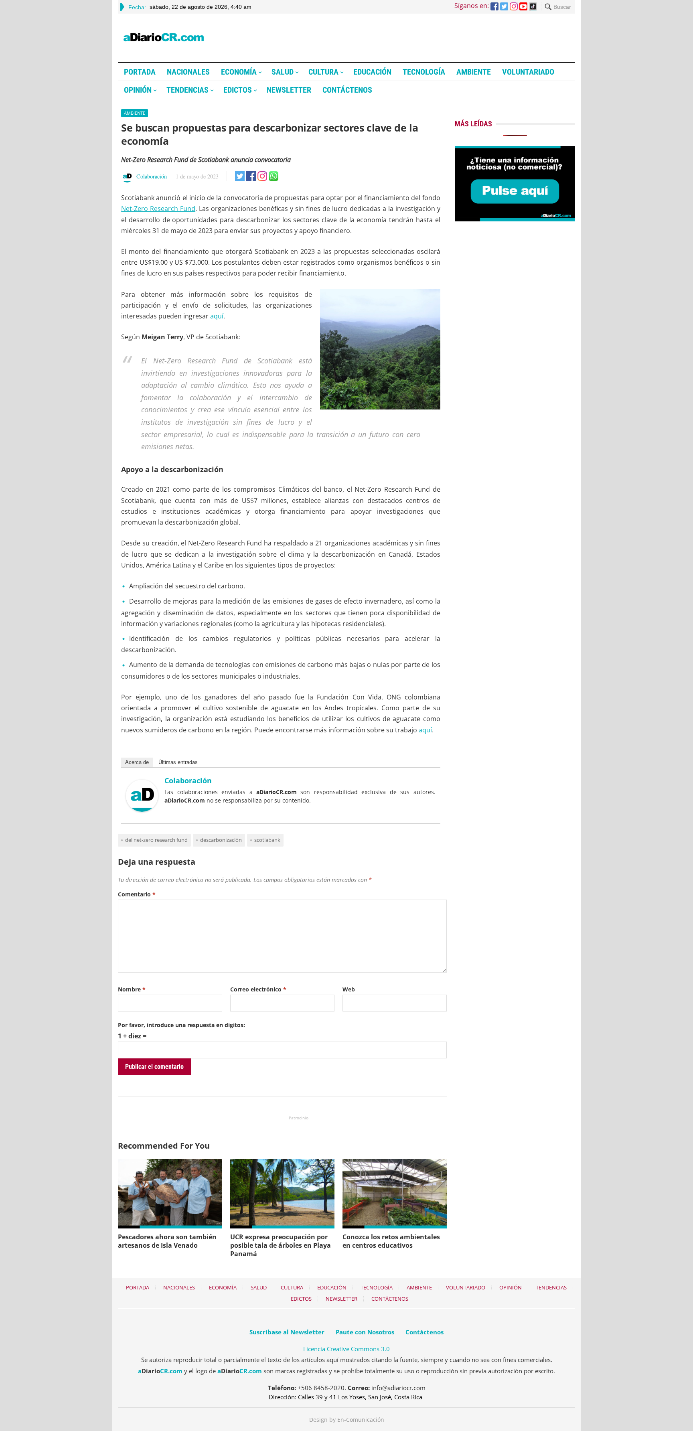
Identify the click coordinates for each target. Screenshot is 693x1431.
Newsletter (289, 90)
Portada (140, 72)
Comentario (137, 894)
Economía (239, 72)
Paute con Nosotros (365, 1332)
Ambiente (473, 72)
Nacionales (188, 72)
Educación (372, 72)
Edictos (237, 90)
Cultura (323, 72)
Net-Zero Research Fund (158, 208)
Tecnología (424, 72)
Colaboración (151, 176)
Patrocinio (298, 1118)
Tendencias (187, 90)
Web (348, 989)
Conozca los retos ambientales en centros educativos (391, 1241)
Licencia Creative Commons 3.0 (346, 1349)
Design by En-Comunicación (346, 1419)
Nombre (132, 989)
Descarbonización (221, 839)
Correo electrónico (258, 989)
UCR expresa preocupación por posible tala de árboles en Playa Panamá (280, 1245)
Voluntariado (528, 72)
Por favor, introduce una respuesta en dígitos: (181, 1025)
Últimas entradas (178, 762)
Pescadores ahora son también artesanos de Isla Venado (167, 1241)
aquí (216, 316)
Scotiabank (267, 839)
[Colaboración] (142, 809)
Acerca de (137, 762)
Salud (283, 72)
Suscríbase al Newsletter (286, 1332)
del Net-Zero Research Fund (156, 839)
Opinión (138, 90)
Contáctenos (347, 90)
